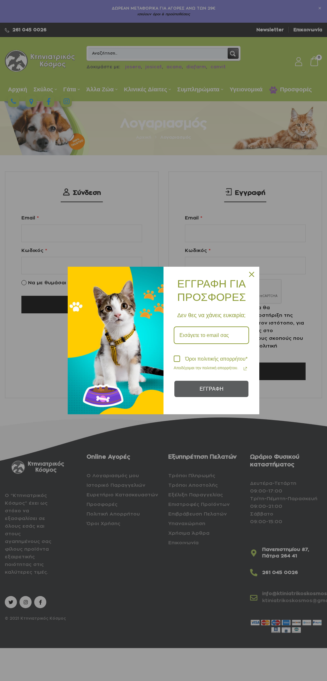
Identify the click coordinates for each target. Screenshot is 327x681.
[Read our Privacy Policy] (245, 368)
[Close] (251, 274)
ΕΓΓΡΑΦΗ (212, 389)
